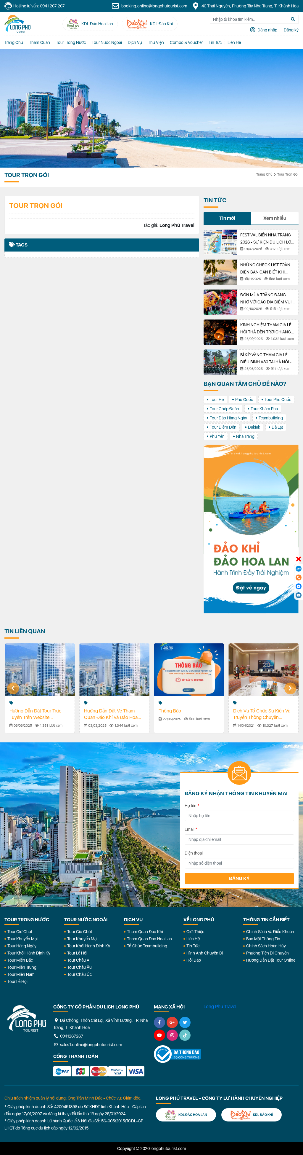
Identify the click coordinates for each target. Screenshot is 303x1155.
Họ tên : (193, 805)
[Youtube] (159, 1035)
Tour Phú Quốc (278, 399)
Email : (192, 829)
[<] (13, 688)
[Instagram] (172, 1035)
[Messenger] (298, 586)
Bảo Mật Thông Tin (263, 938)
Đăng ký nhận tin (17, 775)
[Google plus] (172, 1022)
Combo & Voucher (186, 42)
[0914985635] (298, 595)
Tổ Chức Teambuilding (147, 946)
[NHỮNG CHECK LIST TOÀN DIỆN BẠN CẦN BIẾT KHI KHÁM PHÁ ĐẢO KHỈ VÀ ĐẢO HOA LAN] (220, 272)
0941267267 (71, 1036)
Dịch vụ (135, 42)
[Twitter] (185, 1022)
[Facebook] (159, 1022)
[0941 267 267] (298, 577)
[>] (290, 688)
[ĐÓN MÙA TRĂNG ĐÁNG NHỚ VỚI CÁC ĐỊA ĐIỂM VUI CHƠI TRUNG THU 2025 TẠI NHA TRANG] (220, 302)
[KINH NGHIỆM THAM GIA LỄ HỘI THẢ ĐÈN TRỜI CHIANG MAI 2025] (220, 332)
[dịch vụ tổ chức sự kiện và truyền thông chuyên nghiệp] (263, 669)
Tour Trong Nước (71, 42)
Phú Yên (217, 436)
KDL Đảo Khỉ (262, 1115)
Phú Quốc (244, 399)
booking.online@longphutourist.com (153, 6)
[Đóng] (298, 559)
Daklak (254, 427)
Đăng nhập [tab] (267, 30)
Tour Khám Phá (264, 408)
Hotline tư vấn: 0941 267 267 (39, 6)
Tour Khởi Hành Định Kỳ (28, 953)
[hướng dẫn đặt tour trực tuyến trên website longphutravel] (40, 669)
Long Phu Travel (220, 1006)
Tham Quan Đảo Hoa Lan (149, 938)
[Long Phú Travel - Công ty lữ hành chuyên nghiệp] (26, 1018)
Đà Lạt (277, 427)
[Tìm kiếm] (293, 19)
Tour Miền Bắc (20, 960)
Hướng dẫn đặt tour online (270, 960)
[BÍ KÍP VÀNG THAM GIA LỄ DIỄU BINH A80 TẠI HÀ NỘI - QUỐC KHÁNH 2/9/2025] (220, 362)
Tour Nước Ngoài (107, 42)
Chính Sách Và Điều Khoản (270, 931)
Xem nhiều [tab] (274, 218)
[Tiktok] (185, 1035)
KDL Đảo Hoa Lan (192, 1115)
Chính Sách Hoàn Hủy (266, 946)
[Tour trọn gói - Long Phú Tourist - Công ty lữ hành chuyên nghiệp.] (17, 24)
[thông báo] (189, 669)
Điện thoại (194, 853)
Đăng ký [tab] (291, 30)
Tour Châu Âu (79, 967)
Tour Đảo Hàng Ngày (228, 418)
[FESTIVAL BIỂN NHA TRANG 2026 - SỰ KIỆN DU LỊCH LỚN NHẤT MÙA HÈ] (220, 242)
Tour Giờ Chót (19, 931)
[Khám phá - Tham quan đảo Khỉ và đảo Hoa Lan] (251, 529)
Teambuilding (271, 418)
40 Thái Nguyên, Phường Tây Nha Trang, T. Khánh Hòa (250, 6)
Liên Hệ (234, 42)
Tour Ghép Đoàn (224, 408)
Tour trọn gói (288, 174)
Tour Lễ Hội (17, 981)
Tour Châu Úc (79, 974)
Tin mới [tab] (227, 218)
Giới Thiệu (195, 931)
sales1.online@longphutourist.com (90, 1044)
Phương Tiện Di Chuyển (267, 953)
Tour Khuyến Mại (22, 938)
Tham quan (39, 42)
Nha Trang (245, 436)
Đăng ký (239, 878)
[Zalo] (298, 568)
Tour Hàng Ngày (21, 946)
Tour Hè (217, 399)
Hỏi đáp (193, 960)
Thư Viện (156, 42)
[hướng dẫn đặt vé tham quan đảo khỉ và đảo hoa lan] (114, 669)
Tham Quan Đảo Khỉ (145, 931)
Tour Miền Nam (21, 974)
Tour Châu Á (78, 960)
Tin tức (215, 42)
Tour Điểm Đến (223, 427)
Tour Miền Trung (21, 967)
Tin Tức (192, 946)
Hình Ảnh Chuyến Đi (204, 953)
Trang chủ (13, 42)
